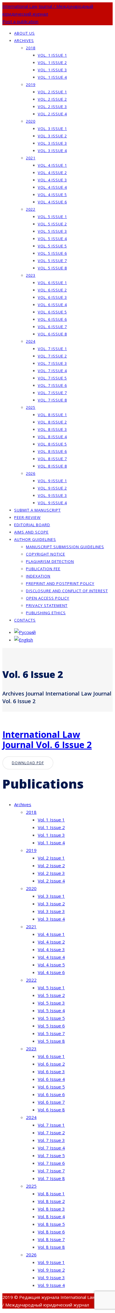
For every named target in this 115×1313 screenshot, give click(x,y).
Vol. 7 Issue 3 (52, 363)
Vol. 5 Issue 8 (52, 268)
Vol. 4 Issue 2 (52, 172)
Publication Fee (43, 568)
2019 (30, 84)
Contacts (25, 620)
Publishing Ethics (46, 612)
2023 (30, 275)
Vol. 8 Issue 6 (52, 451)
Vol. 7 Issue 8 (52, 400)
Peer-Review (27, 517)
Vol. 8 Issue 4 (52, 436)
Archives (24, 40)
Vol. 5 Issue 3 (52, 231)
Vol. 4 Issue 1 (52, 165)
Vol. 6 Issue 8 (52, 334)
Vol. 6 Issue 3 (52, 297)
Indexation (38, 576)
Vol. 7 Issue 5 (52, 378)
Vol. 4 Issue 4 (52, 187)
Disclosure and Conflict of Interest (67, 590)
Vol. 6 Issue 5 (52, 312)
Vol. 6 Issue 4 (52, 304)
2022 (30, 209)
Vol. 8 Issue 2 (52, 422)
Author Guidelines (35, 539)
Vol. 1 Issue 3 (52, 69)
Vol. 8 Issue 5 (52, 444)
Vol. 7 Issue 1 (52, 348)
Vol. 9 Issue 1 (52, 480)
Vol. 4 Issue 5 (52, 194)
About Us (24, 33)
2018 (30, 47)
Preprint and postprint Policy (60, 583)
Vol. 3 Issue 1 (52, 128)
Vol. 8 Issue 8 (52, 466)
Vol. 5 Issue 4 (52, 238)
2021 (30, 158)
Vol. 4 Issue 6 (52, 202)
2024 (30, 341)
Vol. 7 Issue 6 (52, 385)
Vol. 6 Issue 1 (52, 282)
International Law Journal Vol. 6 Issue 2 (47, 739)
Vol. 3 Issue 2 (52, 136)
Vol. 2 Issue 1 (52, 91)
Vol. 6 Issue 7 (52, 326)
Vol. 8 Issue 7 (52, 458)
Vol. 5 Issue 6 (52, 253)
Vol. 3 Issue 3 (52, 143)
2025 (30, 407)
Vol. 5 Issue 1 (52, 216)
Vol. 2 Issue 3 (52, 106)
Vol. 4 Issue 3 (52, 180)
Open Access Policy (47, 598)
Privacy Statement (47, 605)
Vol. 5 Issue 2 (52, 224)
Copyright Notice (45, 554)
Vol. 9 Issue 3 (52, 495)
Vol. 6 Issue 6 (52, 319)
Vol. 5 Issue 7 (52, 260)
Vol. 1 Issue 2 (52, 62)
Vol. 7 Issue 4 (52, 370)
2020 (30, 121)
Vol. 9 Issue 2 (52, 488)
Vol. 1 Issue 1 (52, 55)
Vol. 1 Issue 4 (52, 77)
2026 (30, 473)
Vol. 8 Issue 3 (52, 429)
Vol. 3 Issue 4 (52, 150)
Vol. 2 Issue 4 (52, 114)
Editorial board (32, 524)
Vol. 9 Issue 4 (52, 502)
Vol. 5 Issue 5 (52, 246)
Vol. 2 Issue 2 (52, 99)
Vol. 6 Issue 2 (52, 290)
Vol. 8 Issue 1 (52, 414)
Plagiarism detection (50, 561)
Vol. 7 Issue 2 (52, 356)
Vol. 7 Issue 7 (52, 392)
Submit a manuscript (37, 510)
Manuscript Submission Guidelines (65, 546)
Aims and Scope (31, 532)
